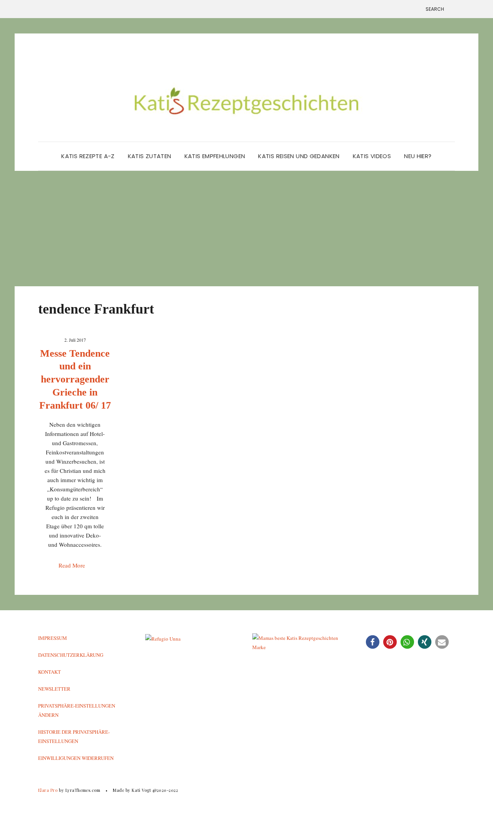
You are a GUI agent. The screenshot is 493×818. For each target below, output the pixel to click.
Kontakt (49, 671)
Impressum (52, 637)
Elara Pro (48, 790)
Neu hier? (417, 156)
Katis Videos (372, 156)
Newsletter (54, 688)
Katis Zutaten (149, 156)
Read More (73, 565)
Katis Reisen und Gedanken (298, 156)
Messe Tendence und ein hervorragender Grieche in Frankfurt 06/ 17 (75, 379)
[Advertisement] (246, 228)
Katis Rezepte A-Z (87, 156)
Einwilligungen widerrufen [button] (76, 758)
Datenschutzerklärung (70, 654)
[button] (372, 642)
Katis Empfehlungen (214, 156)
